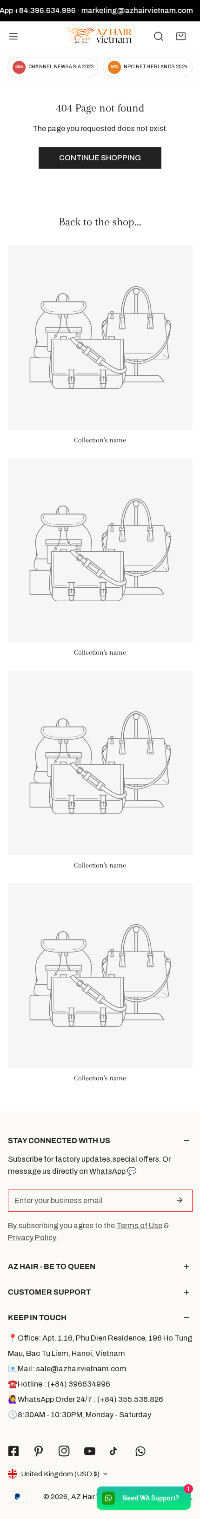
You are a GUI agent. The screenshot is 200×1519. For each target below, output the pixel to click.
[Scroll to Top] (182, 1469)
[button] (181, 36)
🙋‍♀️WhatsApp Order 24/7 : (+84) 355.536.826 (85, 1399)
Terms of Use (139, 1226)
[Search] (158, 36)
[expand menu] (13, 36)
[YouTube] (89, 1451)
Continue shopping (100, 158)
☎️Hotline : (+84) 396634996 (59, 1384)
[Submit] (180, 1200)
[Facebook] (13, 1451)
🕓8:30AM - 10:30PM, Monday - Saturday (79, 1415)
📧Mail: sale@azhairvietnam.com (67, 1369)
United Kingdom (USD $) (60, 1474)
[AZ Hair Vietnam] (100, 36)
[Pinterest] (39, 1451)
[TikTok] (115, 1451)
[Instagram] (64, 1451)
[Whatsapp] (140, 1451)
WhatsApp (108, 1171)
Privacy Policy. (32, 1238)
